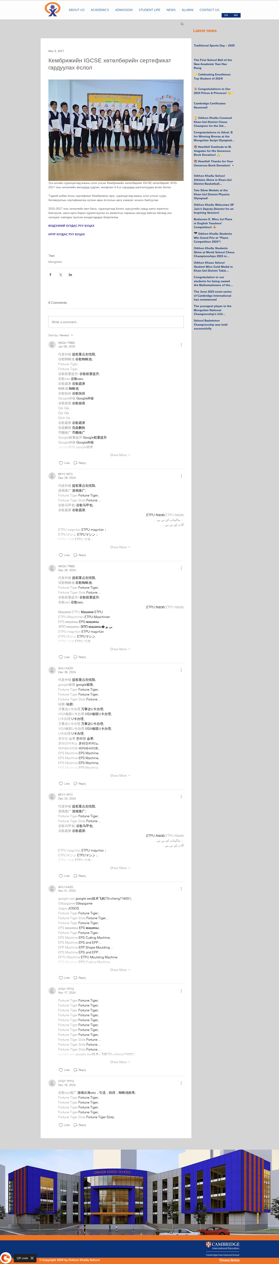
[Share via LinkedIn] (70, 274)
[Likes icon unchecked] (61, 463)
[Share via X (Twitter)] (60, 274)
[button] (182, 23)
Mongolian (55, 262)
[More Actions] (181, 344)
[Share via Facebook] (50, 274)
